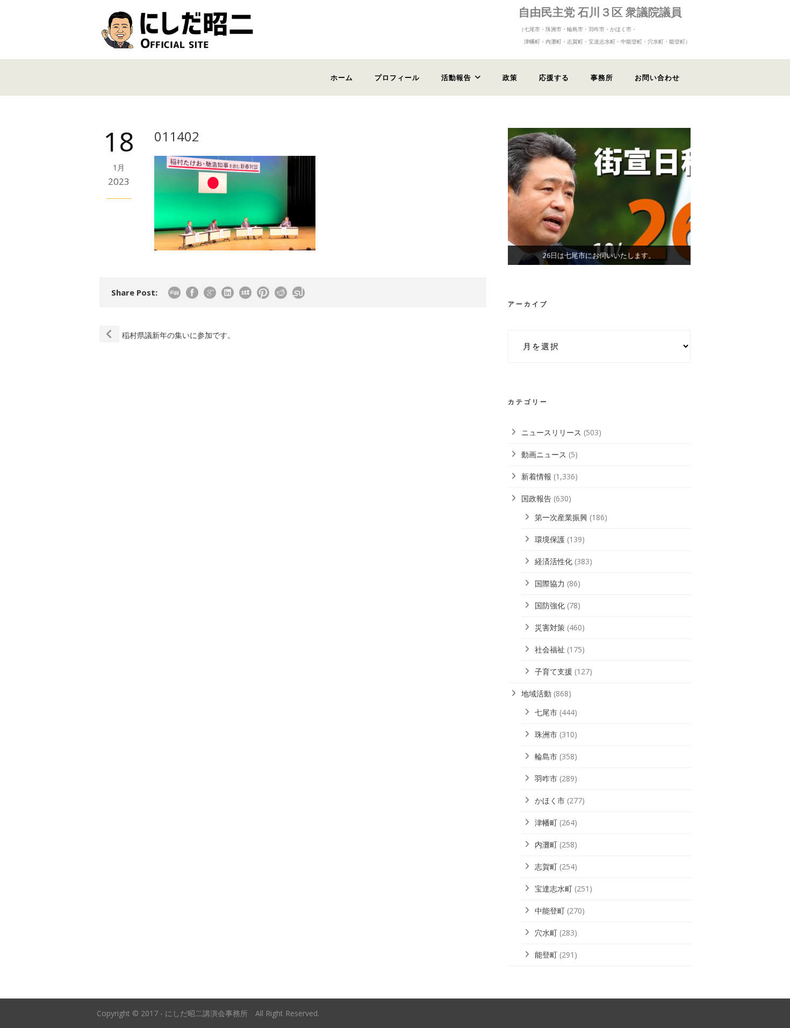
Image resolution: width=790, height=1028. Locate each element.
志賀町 (546, 866)
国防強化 (550, 605)
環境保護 (550, 539)
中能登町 (550, 910)
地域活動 (536, 693)
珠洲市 (546, 734)
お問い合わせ (657, 77)
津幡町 (546, 822)
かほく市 (550, 800)
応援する (554, 77)
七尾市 (546, 712)
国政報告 (536, 498)
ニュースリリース (551, 432)
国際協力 (550, 583)
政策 (510, 77)
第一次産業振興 (561, 517)
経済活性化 (553, 561)
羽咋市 (546, 778)
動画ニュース (543, 454)
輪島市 (546, 756)
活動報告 (456, 77)
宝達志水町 (553, 888)
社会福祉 (550, 649)
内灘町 (546, 844)
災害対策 (550, 627)
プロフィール (397, 77)
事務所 (602, 77)
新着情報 (536, 476)
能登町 (546, 955)
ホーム (342, 77)
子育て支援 (553, 671)
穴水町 (546, 933)
